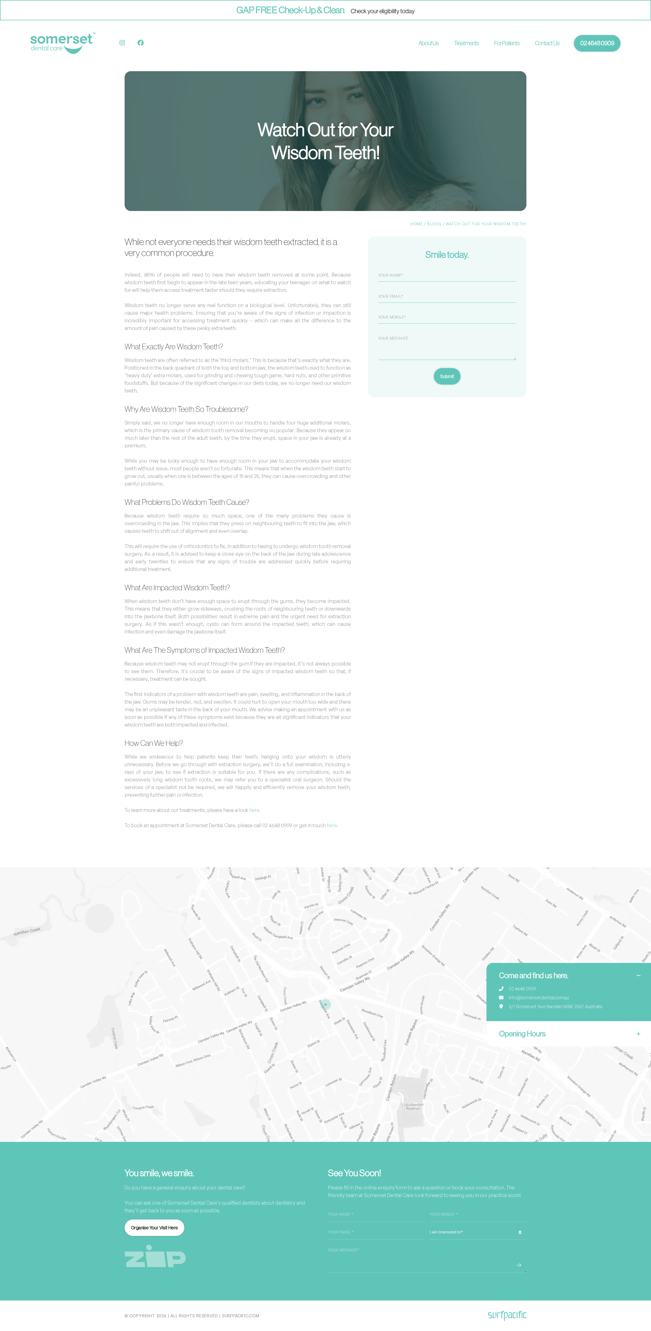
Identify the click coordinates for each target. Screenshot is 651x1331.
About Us (428, 43)
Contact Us (547, 43)
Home (416, 224)
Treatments (466, 43)
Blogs (434, 224)
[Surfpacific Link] (507, 1316)
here (254, 810)
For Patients (507, 43)
